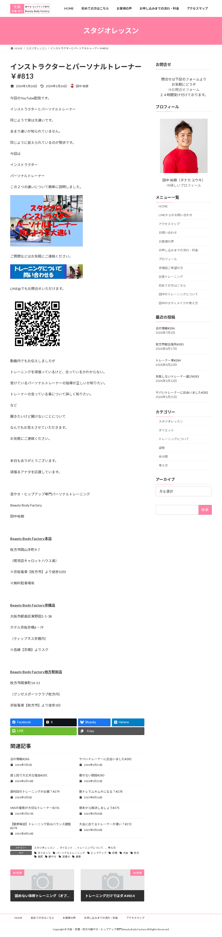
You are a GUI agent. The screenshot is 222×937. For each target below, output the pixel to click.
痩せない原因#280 (91, 775)
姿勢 (162, 447)
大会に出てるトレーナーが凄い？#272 (105, 824)
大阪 (125, 853)
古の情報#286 (19, 759)
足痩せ (66, 856)
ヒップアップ (98, 853)
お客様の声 (166, 241)
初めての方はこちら (172, 285)
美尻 (40, 856)
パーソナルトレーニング (70, 853)
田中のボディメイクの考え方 (178, 303)
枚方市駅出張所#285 (170, 344)
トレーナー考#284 (168, 360)
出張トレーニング (171, 276)
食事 (78, 856)
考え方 (112, 847)
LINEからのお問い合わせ (176, 215)
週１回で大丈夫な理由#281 (28, 775)
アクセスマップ (169, 223)
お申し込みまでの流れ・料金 (178, 250)
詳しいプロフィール (185, 185)
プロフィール (168, 259)
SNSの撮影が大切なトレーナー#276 (34, 808)
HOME (163, 206)
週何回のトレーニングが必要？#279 (35, 791)
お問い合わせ (168, 232)
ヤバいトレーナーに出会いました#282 (105, 759)
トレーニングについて (90, 847)
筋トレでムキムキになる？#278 (100, 791)
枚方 (136, 853)
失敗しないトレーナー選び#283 (177, 376)
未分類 (163, 456)
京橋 (114, 853)
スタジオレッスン (44, 847)
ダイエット (66, 847)
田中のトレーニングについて (178, 294)
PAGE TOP (212, 905)
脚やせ (52, 856)
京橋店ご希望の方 (171, 268)
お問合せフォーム (185, 89)
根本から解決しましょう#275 (99, 808)
